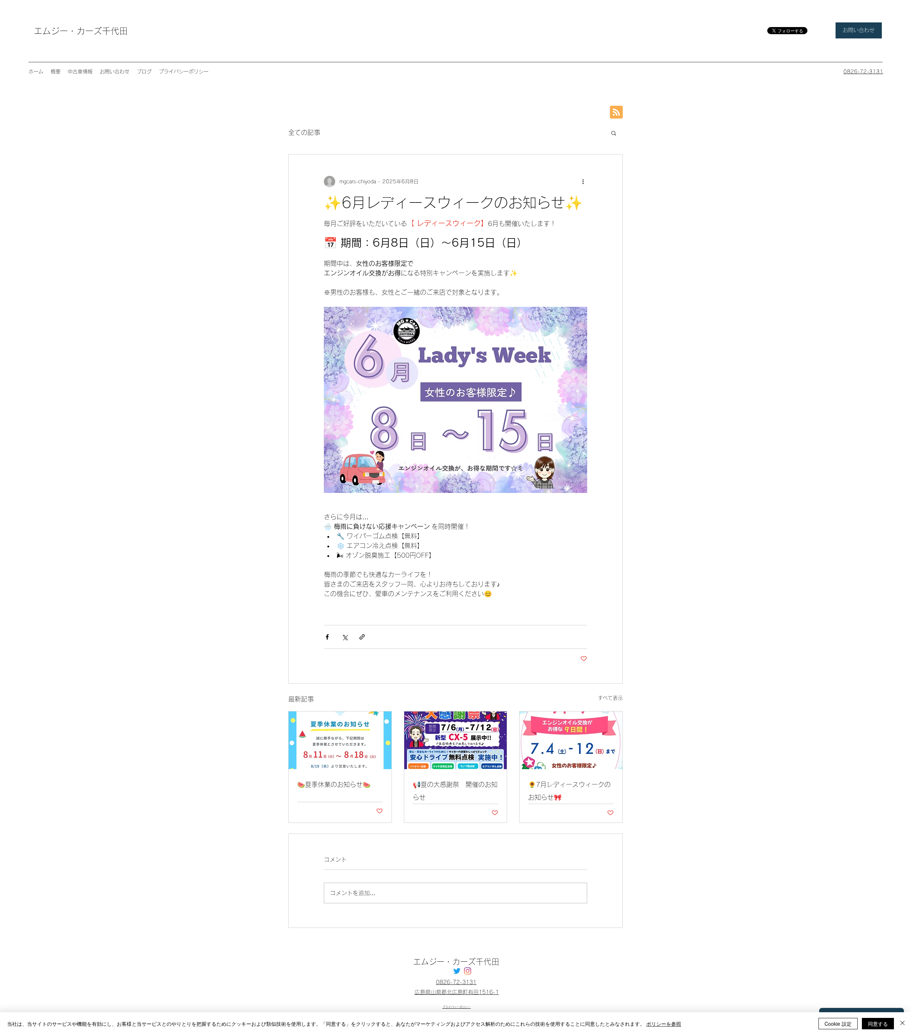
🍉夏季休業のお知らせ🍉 (333, 784)
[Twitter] (456, 970)
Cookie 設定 (838, 1023)
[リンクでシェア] (362, 637)
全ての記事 (304, 132)
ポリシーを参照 (663, 1023)
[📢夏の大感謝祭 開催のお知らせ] (455, 740)
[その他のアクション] (583, 181)
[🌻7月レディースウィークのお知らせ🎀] (571, 740)
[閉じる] (902, 1023)
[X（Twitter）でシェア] (344, 637)
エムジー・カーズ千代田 (81, 31)
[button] (613, 133)
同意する (878, 1023)
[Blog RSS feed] (616, 112)
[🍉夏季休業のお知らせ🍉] (340, 740)
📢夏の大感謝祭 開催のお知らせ (455, 790)
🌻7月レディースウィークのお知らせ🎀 (569, 790)
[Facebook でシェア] (327, 637)
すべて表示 (610, 697)
